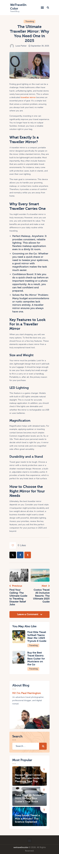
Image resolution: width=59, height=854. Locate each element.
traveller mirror (28, 97)
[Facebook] (20, 555)
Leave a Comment (28, 614)
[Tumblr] (27, 555)
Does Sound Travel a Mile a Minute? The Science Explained (27, 818)
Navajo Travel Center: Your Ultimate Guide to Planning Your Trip (29, 778)
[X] (12, 555)
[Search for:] (29, 746)
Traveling (29, 21)
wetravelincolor (20, 847)
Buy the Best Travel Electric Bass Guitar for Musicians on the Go (36, 658)
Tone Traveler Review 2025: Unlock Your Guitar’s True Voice (28, 798)
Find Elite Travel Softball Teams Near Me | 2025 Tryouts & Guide (36, 636)
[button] (42, 7)
